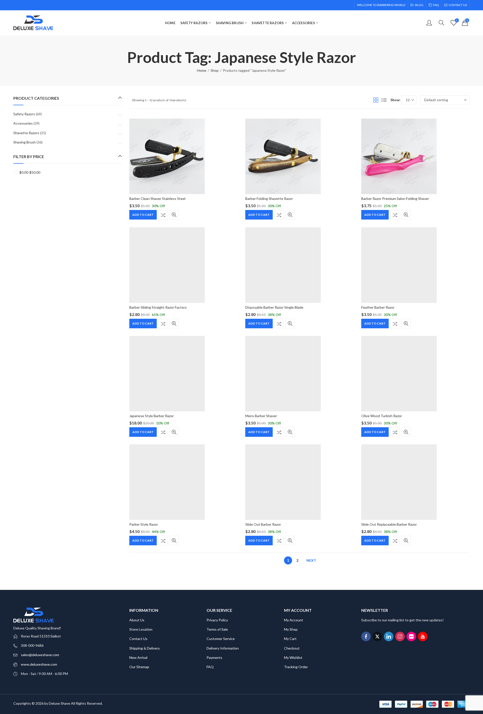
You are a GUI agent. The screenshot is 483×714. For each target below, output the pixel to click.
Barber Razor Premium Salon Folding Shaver (395, 198)
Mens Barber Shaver (261, 416)
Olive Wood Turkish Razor (381, 416)
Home (201, 70)
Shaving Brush (24, 142)
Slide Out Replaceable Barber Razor (389, 524)
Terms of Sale (217, 629)
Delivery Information (223, 648)
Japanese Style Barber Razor (151, 416)
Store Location (140, 629)
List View (384, 100)
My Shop (291, 629)
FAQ (210, 667)
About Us (136, 620)
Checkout (292, 648)
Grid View (375, 100)
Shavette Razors (26, 133)
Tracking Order (296, 667)
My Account (293, 620)
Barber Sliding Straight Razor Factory (158, 307)
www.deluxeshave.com (39, 664)
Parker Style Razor (143, 524)
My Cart (290, 638)
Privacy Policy (217, 620)
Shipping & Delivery (144, 648)
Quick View (174, 215)
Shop (215, 70)
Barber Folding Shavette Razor (269, 198)
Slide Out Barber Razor (263, 524)
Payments (214, 657)
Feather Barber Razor (377, 307)
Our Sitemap (139, 667)
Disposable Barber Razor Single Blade (274, 307)
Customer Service (221, 638)
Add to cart (143, 215)
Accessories (23, 123)
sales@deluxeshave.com (40, 655)
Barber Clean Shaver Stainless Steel (157, 198)
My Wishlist (293, 657)
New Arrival (138, 657)
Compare (163, 215)
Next (311, 560)
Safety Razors (24, 114)
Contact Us (138, 638)
